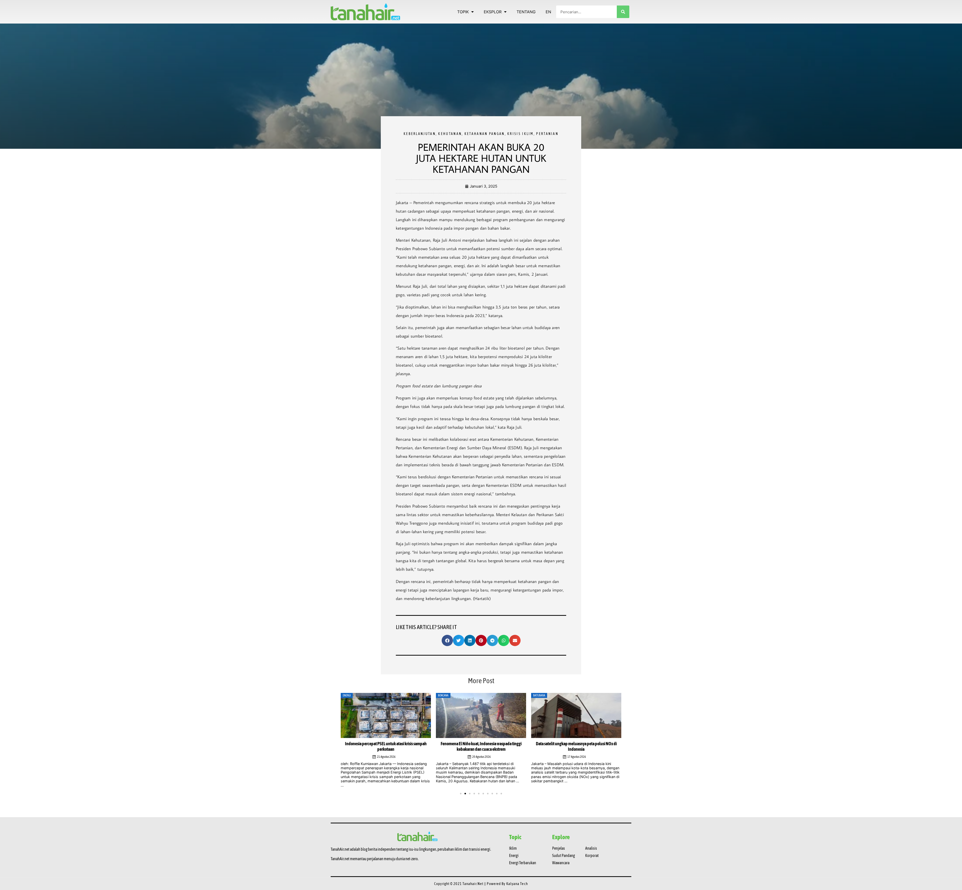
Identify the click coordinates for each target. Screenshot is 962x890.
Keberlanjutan (420, 134)
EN (548, 11)
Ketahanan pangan (484, 134)
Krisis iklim (520, 134)
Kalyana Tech (517, 879)
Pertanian (547, 134)
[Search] (623, 12)
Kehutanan (450, 134)
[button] (447, 640)
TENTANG (526, 11)
